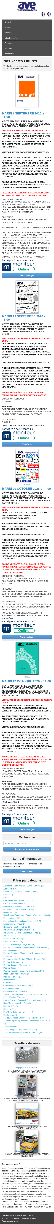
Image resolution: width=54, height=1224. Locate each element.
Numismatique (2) (10, 979)
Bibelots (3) (8, 894)
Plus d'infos (27, 444)
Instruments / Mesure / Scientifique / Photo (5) (22, 932)
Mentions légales (29, 1218)
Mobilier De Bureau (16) (13, 962)
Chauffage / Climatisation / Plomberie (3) (20, 906)
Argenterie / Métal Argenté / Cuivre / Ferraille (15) (24, 885)
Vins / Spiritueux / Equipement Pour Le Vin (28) (22, 1032)
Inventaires (9, 53)
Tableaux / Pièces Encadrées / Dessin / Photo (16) (24, 1017)
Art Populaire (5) (10, 888)
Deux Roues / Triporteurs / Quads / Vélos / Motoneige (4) (27, 915)
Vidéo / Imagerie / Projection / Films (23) (20, 1029)
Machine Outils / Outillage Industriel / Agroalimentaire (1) (26, 947)
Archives (8, 48)
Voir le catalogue (27, 275)
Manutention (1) (10, 950)
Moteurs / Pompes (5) (12, 976)
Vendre (8, 32)
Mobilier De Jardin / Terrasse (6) (16, 965)
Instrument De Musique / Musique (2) (18, 929)
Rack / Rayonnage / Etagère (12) (17, 1003)
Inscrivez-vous (27, 871)
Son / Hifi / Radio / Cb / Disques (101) (18, 1012)
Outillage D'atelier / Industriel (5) (16, 991)
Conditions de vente (10, 1221)
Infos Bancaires (11, 38)
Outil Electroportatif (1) (12, 988)
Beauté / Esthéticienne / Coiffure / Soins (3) (21, 891)
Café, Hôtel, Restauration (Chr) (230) (18, 900)
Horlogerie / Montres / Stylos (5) (16, 926)
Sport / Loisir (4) (10, 1015)
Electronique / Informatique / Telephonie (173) (22, 921)
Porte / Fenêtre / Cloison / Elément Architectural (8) (24, 1000)
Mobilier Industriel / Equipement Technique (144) (23, 971)
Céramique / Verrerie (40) (14, 903)
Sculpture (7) (8, 1009)
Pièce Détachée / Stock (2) (14, 997)
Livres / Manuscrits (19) (13, 941)
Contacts (8, 43)
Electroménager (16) (12, 918)
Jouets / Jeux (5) (10, 935)
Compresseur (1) (10, 912)
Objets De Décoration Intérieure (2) (18, 985)
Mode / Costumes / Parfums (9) (16, 973)
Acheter (8, 27)
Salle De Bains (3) (10, 1006)
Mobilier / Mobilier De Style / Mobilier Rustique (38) (24, 959)
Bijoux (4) (7, 897)
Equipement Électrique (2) (14, 923)
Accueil (8, 22)
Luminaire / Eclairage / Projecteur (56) (19, 944)
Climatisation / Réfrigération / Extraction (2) (21, 909)
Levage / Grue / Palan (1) (14, 938)
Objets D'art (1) (9, 982)
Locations (15, 1218)
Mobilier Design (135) (12, 967)
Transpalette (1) (10, 1026)
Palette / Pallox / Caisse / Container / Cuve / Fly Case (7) (26, 994)
